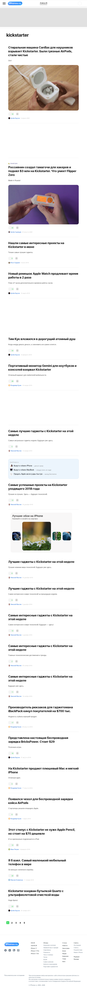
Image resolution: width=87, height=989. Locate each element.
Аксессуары (65, 948)
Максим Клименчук (17, 880)
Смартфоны (47, 950)
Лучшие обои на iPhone (27, 516)
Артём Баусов (15, 118)
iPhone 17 (34, 948)
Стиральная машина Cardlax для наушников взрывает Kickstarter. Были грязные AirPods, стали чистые (40, 51)
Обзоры (45, 943)
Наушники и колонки (49, 945)
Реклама (76, 959)
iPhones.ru (33, 985)
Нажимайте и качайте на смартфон (25, 518)
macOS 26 (34, 945)
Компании (65, 956)
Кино (63, 961)
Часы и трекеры (48, 955)
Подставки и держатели (50, 966)
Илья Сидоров (15, 263)
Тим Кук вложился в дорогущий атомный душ (41, 339)
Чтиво (64, 959)
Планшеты (46, 952)
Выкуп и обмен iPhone (23, 465)
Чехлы (45, 957)
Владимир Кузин (16, 385)
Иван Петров (15, 849)
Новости (64, 945)
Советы (76, 943)
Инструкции (77, 945)
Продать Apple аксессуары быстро (28, 473)
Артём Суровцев (16, 232)
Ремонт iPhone (78, 952)
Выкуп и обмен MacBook (24, 469)
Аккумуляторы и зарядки (50, 947)
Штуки (45, 959)
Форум (64, 953)
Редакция (76, 957)
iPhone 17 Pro (35, 951)
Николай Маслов (16, 451)
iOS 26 (33, 943)
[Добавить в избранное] (17, 114)
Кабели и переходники (50, 964)
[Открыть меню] (4, 3)
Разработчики (78, 950)
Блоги (64, 951)
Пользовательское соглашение (14, 975)
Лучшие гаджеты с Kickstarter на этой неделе (41, 561)
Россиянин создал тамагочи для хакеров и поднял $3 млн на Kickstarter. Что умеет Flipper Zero (42, 171)
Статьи (64, 943)
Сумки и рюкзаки (48, 962)
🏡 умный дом (12, 163)
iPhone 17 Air (35, 953)
